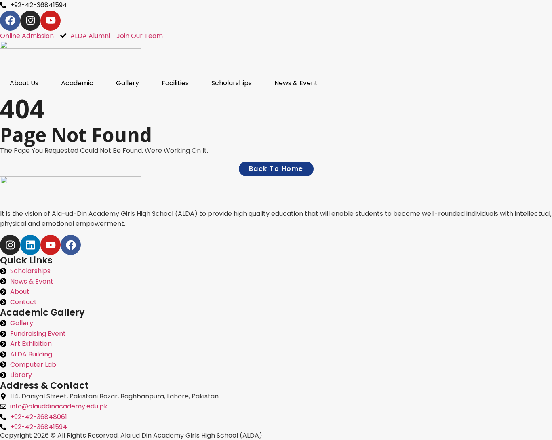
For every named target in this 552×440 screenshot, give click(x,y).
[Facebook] (10, 21)
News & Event (296, 83)
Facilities (175, 83)
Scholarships (231, 83)
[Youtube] (50, 21)
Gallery (127, 83)
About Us (24, 83)
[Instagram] (30, 21)
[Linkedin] (30, 245)
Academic (77, 83)
